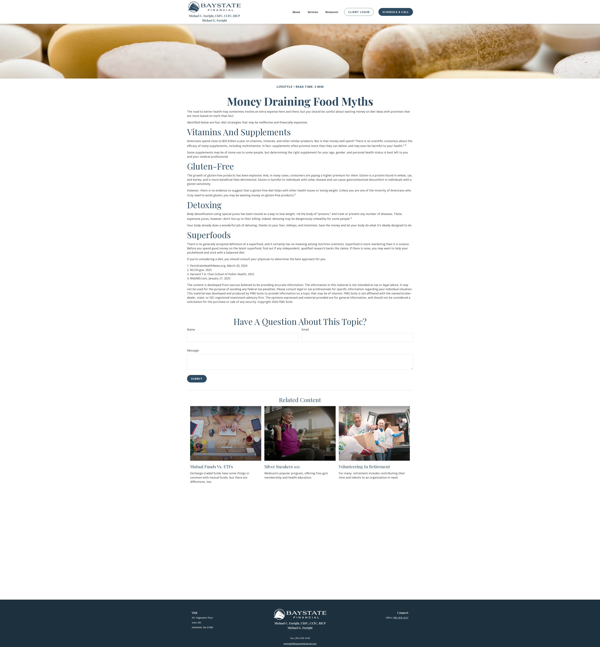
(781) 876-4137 (400, 617)
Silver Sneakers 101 (282, 466)
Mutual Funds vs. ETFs (211, 466)
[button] (296, 12)
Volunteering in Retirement (364, 466)
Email (305, 329)
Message (193, 350)
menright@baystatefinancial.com (300, 643)
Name (191, 329)
